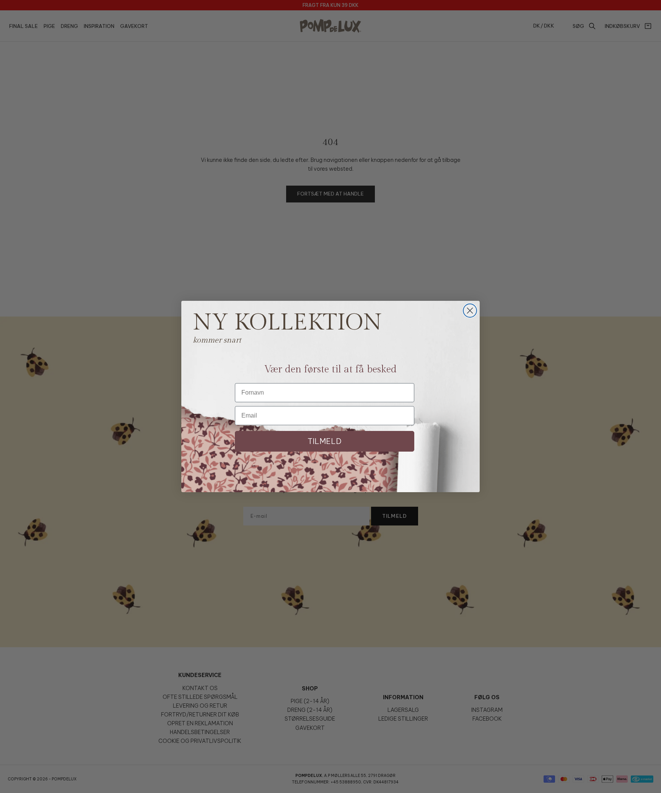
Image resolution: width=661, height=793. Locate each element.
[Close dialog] (470, 310)
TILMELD (325, 441)
